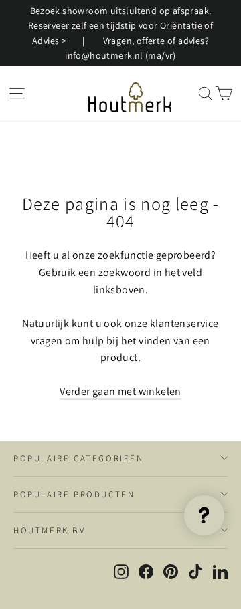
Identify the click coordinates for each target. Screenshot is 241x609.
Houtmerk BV (49, 530)
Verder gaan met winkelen (120, 391)
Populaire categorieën (78, 458)
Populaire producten (74, 494)
